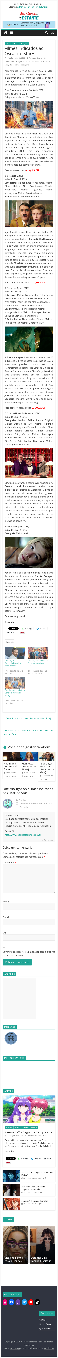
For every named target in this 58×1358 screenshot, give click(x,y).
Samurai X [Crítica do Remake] (34, 1201)
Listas (8, 43)
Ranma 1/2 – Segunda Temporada (28, 1132)
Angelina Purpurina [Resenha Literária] (27, 718)
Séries (17, 1127)
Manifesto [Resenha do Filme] (29, 766)
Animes (9, 1127)
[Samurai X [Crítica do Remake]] (11, 1199)
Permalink (24, 807)
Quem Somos (45, 1328)
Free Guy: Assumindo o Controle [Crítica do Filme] (15, 693)
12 (15, 776)
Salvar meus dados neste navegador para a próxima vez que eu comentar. (29, 953)
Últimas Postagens (20, 43)
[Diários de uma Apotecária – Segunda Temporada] (11, 1185)
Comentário (9, 862)
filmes (31, 61)
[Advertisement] (19, 998)
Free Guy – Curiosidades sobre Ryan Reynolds (13, 663)
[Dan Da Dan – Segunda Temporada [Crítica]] (11, 1171)
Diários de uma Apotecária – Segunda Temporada (33, 1188)
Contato (43, 1320)
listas (37, 61)
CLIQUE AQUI (32, 170)
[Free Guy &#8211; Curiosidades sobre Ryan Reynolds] (15, 653)
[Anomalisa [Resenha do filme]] (11, 753)
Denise (22, 800)
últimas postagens (22, 65)
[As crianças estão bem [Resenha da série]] (46, 753)
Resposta (48, 840)
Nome (7, 901)
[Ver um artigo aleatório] (52, 32)
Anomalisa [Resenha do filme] (11, 766)
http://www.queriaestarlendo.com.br (23, 834)
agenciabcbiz (23, 61)
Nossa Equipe (45, 1324)
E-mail (7, 917)
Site (4, 932)
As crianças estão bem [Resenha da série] (47, 768)
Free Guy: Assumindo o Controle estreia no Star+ (38, 663)
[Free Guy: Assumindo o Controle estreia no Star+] (38, 653)
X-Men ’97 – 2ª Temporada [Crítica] (32, 7)
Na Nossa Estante (36, 58)
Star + (11, 65)
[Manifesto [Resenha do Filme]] (28, 753)
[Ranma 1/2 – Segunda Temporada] (29, 1097)
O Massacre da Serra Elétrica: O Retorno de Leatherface (28, 732)
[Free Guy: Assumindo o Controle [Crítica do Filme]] (15, 683)
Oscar (42, 61)
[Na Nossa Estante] (6, 32)
